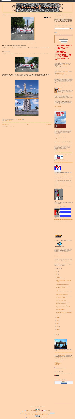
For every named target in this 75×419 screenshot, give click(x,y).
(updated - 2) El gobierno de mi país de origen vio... (64, 310)
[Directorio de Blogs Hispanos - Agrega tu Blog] (35, 413)
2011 (57, 274)
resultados (63, 159)
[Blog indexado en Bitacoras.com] (32, 410)
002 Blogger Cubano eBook (60, 309)
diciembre (58, 277)
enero (58, 330)
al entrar (66, 71)
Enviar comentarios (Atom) (10, 126)
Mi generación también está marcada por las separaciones (63, 357)
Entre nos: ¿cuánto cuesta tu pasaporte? (61, 74)
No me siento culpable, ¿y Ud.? (61, 300)
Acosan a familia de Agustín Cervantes (62, 284)
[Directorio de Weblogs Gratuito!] (43, 410)
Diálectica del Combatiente (60, 287)
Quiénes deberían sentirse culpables (60, 62)
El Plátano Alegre (65, 174)
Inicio (27, 124)
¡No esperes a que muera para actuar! (62, 298)
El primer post (56, 364)
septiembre (58, 318)
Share (3, 117)
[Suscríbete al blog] (56, 32)
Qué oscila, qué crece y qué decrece (62, 294)
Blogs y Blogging (62, 355)
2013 (57, 271)
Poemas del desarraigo (58, 363)
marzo (58, 327)
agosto (58, 320)
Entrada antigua (49, 124)
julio (57, 321)
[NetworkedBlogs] (64, 381)
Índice (56, 134)
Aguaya (61, 88)
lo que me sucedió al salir (60, 73)
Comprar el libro (57, 138)
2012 (57, 273)
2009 (57, 332)
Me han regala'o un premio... (60, 297)
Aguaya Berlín (59, 174)
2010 (57, 276)
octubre (58, 317)
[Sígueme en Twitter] (54, 32)
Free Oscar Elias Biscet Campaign (61, 305)
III (64, 358)
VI (67, 358)
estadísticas (59, 160)
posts (58, 248)
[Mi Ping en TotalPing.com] (37, 416)
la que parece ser (24, 53)
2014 (57, 270)
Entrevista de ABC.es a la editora (60, 135)
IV (65, 358)
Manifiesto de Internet (63, 185)
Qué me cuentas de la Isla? (58, 361)
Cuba (7, 120)
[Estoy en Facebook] (55, 32)
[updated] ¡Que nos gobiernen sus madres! (11, 15)
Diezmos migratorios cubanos (67, 75)
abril (57, 326)
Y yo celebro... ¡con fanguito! (61, 278)
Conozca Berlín (61, 349)
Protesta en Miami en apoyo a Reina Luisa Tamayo (64, 313)
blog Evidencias (65, 64)
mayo (57, 324)
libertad (10, 120)
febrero (58, 329)
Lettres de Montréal (10, 47)
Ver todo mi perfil (58, 106)
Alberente (56, 362)
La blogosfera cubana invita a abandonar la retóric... (64, 295)
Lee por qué (57, 60)
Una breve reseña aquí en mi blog (60, 137)
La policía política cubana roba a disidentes (63, 283)
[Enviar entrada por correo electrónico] (23, 119)
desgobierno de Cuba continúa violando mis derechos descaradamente (62, 67)
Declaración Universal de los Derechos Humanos (64, 312)
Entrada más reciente (5, 124)
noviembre (58, 315)
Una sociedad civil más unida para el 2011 (63, 286)
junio (57, 323)
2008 (57, 334)
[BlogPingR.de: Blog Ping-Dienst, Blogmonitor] (37, 414)
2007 (57, 335)
